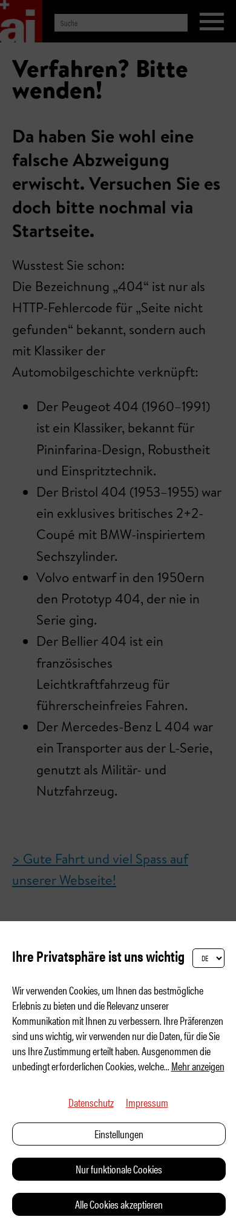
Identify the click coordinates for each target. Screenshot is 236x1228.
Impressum (147, 1102)
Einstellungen (118, 1133)
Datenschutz (91, 1102)
